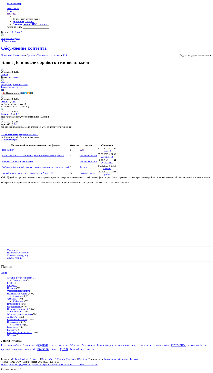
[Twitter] (25, 93)
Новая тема (6, 55)
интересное (178, 344)
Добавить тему (8, 41)
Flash (3, 345)
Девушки (11, 298)
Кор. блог (82, 359)
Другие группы (14, 258)
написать (29, 21)
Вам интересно (20, 84)
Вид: (182, 55)
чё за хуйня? (8, 150)
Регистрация (13, 8)
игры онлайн (162, 345)
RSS (65, 55)
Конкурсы (12, 285)
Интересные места (59, 345)
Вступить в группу (10, 38)
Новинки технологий (17, 309)
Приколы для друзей (17, 293)
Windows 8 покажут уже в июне (17, 161)
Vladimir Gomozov (88, 155)
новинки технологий (23, 349)
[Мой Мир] (31, 93)
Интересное (14, 77)
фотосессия (87, 349)
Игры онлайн (13, 304)
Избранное (18, 296)
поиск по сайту (14, 27)
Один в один (19, 280)
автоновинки (122, 345)
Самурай (107, 151)
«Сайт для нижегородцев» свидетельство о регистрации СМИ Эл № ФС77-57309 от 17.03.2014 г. (49, 364)
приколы (43, 349)
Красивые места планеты (19, 332)
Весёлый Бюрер (87, 173)
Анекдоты (12, 317)
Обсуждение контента (24, 48)
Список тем (19, 55)
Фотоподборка (105, 345)
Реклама (134, 359)
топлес (54, 349)
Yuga (82, 150)
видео (134, 344)
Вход (9, 11)
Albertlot (107, 168)
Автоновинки (14, 311)
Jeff (14, 101)
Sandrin (83, 167)
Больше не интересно (11, 87)
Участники (42, 55)
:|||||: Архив (55, 55)
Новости (11, 288)
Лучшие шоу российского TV (21, 277)
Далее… (5, 82)
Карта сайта (47, 359)
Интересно (6, 84)
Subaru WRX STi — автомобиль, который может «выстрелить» (33, 155)
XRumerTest (107, 157)
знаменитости (147, 345)
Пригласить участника (18, 252)
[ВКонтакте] (22, 93)
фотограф (74, 349)
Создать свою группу (17, 255)
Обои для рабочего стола (19, 314)
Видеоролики (14, 306)
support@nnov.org (120, 359)
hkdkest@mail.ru (20, 359)
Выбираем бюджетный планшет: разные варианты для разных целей (36, 167)
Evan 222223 (107, 162)
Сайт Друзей (15, 32)
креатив (5, 349)
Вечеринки (12, 327)
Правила (31, 55)
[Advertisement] (18, 215)
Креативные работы (17, 319)
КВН (9, 283)
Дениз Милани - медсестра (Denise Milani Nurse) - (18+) (29, 173)
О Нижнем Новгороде (66, 359)
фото (64, 349)
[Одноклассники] (28, 93)
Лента (4, 273)
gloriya (107, 174)
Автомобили (14, 345)
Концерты (12, 330)
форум (107, 359)
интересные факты (197, 345)
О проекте (35, 359)
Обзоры (11, 335)
